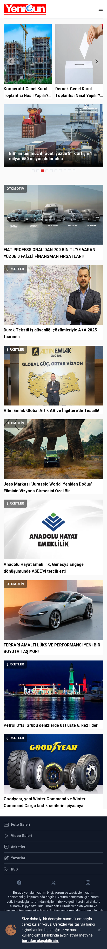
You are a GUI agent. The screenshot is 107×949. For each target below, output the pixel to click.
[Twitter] (53, 882)
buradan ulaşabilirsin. (40, 941)
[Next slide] (96, 61)
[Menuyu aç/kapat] (100, 9)
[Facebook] (19, 882)
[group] (53, 135)
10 (74, 170)
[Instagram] (87, 882)
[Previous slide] (11, 61)
